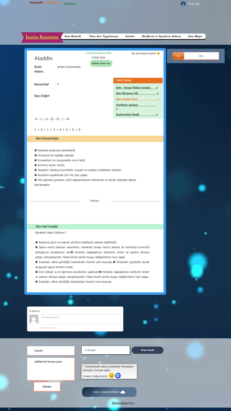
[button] (161, 36)
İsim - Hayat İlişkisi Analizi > (137, 87)
